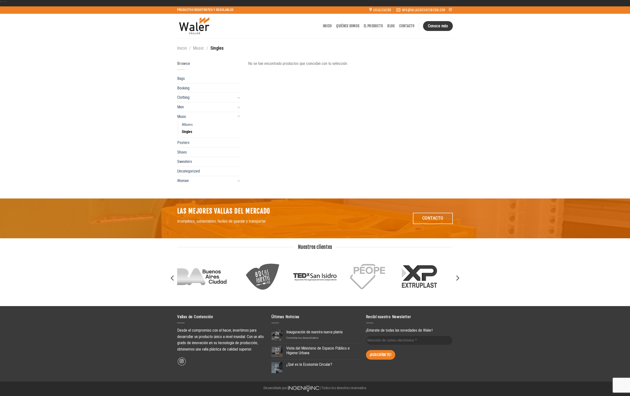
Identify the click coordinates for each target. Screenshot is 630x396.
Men (180, 107)
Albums (187, 125)
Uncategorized (188, 171)
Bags (181, 78)
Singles (187, 132)
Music (198, 48)
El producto (373, 26)
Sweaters (184, 161)
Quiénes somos (347, 26)
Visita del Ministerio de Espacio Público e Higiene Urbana (318, 350)
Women (183, 180)
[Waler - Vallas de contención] (194, 26)
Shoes (182, 152)
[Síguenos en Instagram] (450, 10)
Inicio (327, 26)
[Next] (457, 278)
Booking (183, 88)
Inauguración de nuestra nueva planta (314, 332)
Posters (183, 142)
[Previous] (172, 278)
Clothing (183, 97)
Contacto (406, 26)
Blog (391, 26)
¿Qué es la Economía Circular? (309, 364)
